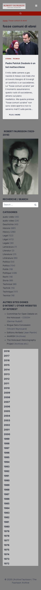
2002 (7, 425)
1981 (6, 522)
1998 (6, 443)
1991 (6, 475)
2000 (7, 434)
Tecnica (16, 59)
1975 (6, 549)
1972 (6, 563)
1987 (6, 494)
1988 (6, 489)
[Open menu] (36, 5)
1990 (7, 480)
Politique (7, 273)
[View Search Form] (20, 13)
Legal (5, 235)
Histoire (6, 228)
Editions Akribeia (15, 332)
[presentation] (20, 43)
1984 (7, 508)
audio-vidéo (8, 217)
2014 (7, 369)
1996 (6, 452)
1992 (6, 471)
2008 (7, 397)
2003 (7, 420)
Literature (7, 254)
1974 (6, 554)
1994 (7, 462)
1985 (6, 503)
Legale (6, 243)
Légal (5, 239)
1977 (6, 540)
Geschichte (8, 224)
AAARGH (11, 336)
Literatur (7, 250)
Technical (7, 284)
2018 (7, 351)
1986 (6, 499)
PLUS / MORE (15, 115)
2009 (7, 392)
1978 (6, 535)
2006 (7, 406)
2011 (6, 383)
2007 (7, 402)
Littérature (8, 258)
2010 (7, 388)
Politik (6, 269)
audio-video (8, 220)
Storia (8, 59)
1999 (6, 439)
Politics (6, 265)
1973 (6, 559)
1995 (6, 457)
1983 (6, 512)
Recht (5, 277)
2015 (7, 365)
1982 (6, 517)
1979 (6, 531)
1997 (6, 448)
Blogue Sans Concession (19, 325)
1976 (6, 545)
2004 (7, 415)
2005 (7, 411)
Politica (6, 262)
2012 (7, 378)
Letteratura (8, 247)
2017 (6, 355)
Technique (8, 291)
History (6, 232)
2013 (7, 374)
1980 (7, 526)
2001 (7, 429)
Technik (6, 288)
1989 (6, 485)
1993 (6, 466)
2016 (7, 360)
